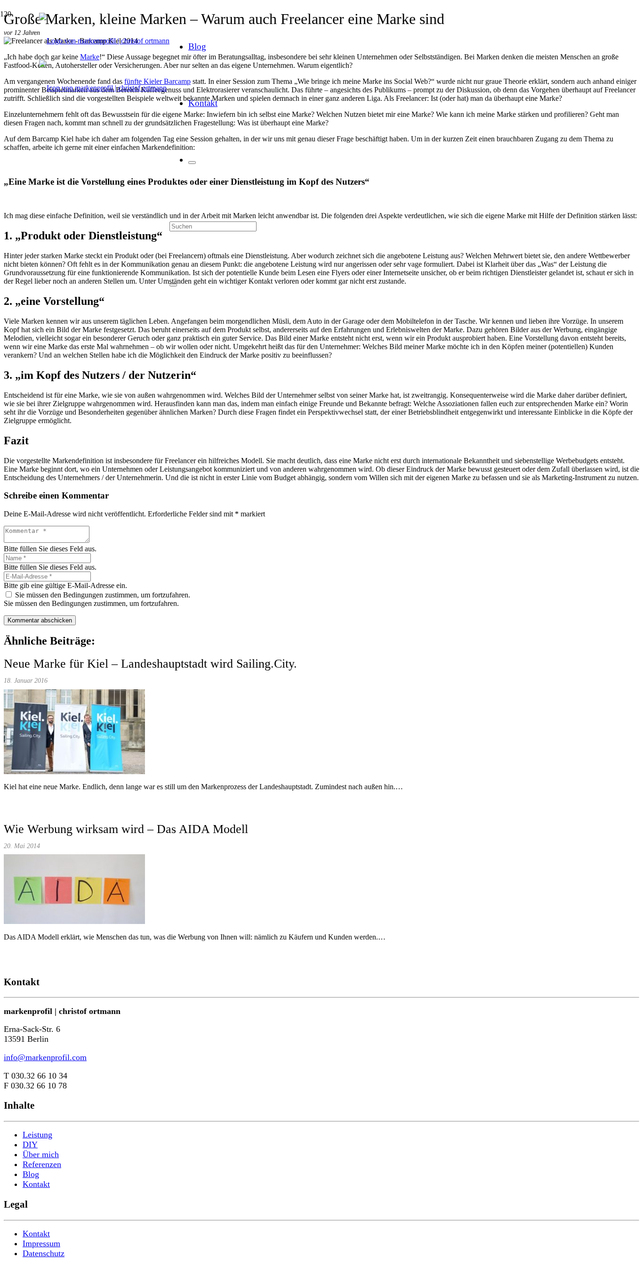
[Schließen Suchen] (173, 285)
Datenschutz (43, 1253)
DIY (30, 1144)
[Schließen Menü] (192, 162)
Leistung (37, 1134)
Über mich (41, 1154)
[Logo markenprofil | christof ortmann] (104, 41)
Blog (31, 1174)
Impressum (41, 1243)
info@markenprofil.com (45, 1057)
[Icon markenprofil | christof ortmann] (103, 88)
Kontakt (36, 1184)
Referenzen (42, 1164)
